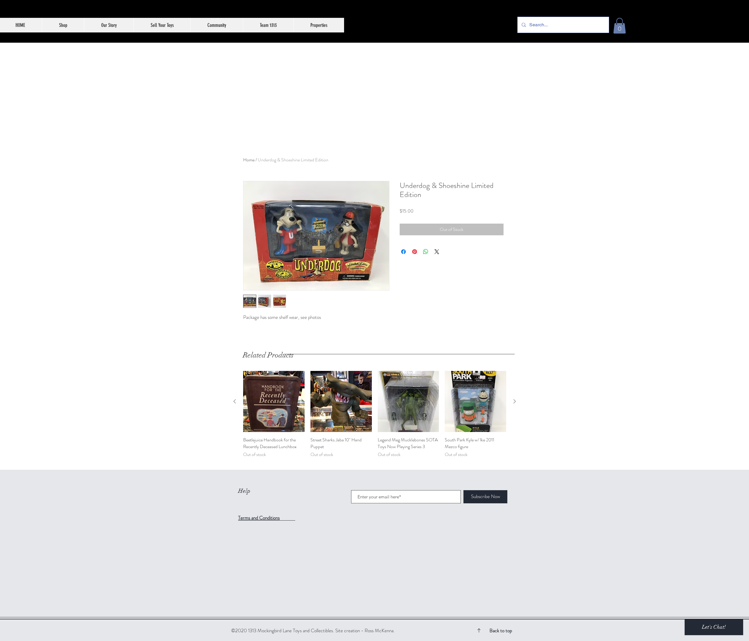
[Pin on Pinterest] (414, 251)
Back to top (500, 630)
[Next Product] (514, 401)
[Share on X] (436, 251)
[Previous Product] (234, 401)
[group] (374, 418)
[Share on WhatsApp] (425, 251)
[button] (619, 26)
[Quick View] (274, 401)
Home (249, 159)
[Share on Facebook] (403, 251)
